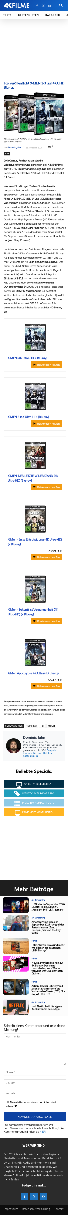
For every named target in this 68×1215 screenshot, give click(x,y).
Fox (42, 725)
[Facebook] (37, 6)
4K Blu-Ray (31, 725)
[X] (43, 6)
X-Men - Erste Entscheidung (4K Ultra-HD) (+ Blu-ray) (35, 541)
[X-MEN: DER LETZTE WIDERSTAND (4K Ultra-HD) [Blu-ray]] (35, 455)
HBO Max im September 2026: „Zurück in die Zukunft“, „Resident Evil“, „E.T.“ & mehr (48, 907)
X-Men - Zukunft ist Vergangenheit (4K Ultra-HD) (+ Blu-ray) (33, 611)
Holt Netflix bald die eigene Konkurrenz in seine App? (47, 1007)
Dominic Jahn (14, 147)
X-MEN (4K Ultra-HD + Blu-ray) (27, 357)
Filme (7, 153)
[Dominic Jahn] (13, 746)
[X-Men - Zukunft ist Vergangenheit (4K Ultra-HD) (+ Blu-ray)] (35, 589)
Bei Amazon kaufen (48, 364)
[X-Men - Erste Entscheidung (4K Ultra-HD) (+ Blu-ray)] (35, 519)
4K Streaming (38, 900)
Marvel (51, 725)
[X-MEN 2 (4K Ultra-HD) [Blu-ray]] (35, 396)
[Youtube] (50, 6)
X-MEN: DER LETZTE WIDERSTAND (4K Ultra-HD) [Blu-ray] (33, 478)
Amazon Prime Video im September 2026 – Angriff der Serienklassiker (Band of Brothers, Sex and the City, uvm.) (48, 927)
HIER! (42, 1131)
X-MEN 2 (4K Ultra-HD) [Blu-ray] (28, 416)
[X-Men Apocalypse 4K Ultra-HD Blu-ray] (35, 653)
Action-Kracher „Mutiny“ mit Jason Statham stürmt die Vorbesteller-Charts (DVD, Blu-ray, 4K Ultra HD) (48, 990)
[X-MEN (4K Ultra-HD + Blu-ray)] (35, 337)
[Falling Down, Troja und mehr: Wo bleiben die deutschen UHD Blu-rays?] (16, 946)
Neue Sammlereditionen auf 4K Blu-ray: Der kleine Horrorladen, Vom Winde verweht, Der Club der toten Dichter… (47, 968)
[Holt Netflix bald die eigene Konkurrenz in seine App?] (16, 1007)
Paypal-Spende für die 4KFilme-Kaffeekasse (39, 752)
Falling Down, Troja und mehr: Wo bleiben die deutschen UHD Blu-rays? (48, 948)
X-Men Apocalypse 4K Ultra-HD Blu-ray (33, 673)
